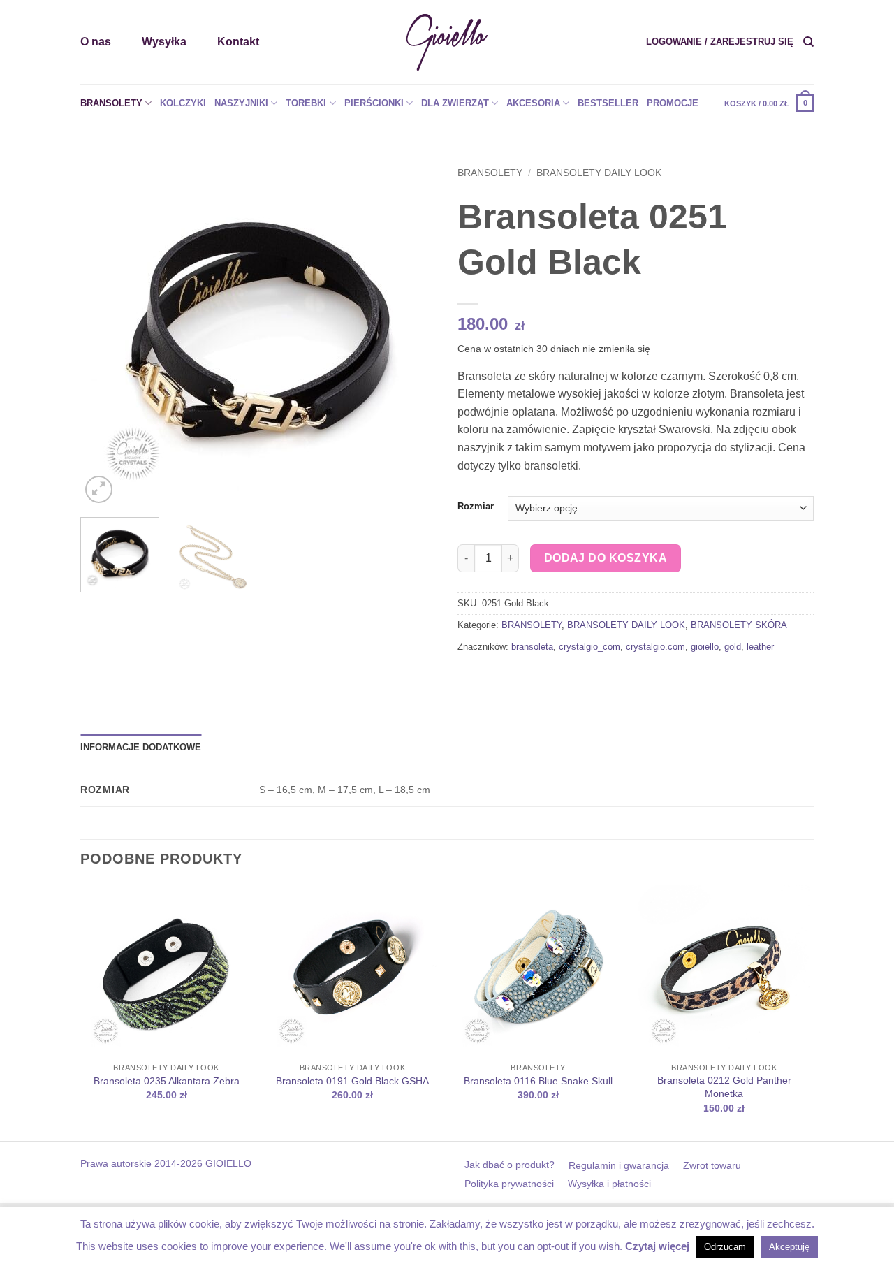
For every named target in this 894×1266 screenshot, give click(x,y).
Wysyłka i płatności (609, 1183)
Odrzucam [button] (725, 1247)
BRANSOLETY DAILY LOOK (598, 173)
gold (732, 646)
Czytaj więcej (657, 1246)
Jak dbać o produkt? (509, 1164)
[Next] (412, 328)
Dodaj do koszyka (605, 558)
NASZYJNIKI (241, 103)
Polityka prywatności (509, 1183)
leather (760, 646)
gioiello (705, 646)
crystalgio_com (589, 646)
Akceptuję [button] (789, 1247)
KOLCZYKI (183, 103)
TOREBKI (306, 103)
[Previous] (104, 328)
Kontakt (238, 42)
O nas (95, 42)
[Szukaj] (808, 42)
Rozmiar (475, 506)
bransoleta (532, 646)
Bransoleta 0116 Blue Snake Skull (538, 1080)
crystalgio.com (655, 646)
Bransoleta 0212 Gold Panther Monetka (724, 1087)
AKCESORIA (533, 103)
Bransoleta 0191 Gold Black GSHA (352, 1080)
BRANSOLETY (111, 103)
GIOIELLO (227, 1163)
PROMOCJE (672, 103)
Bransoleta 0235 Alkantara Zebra (167, 1080)
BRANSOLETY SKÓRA (739, 625)
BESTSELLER (608, 103)
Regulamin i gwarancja (619, 1165)
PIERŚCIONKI (374, 103)
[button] (719, 42)
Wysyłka (164, 42)
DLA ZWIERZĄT (455, 103)
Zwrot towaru (712, 1165)
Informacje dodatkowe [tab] (140, 747)
